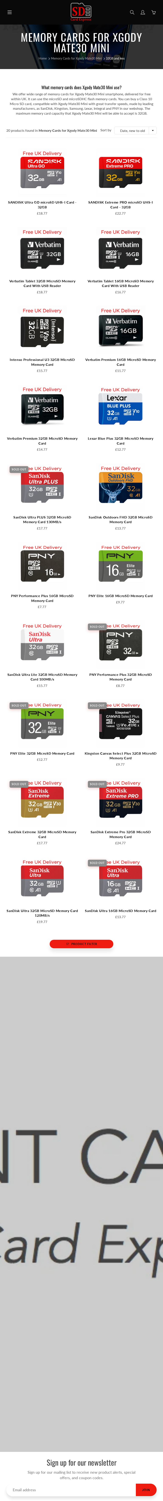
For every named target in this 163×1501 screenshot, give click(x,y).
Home (43, 58)
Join (146, 1490)
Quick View (42, 172)
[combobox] (135, 130)
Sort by (105, 130)
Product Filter (84, 944)
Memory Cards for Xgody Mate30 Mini (76, 58)
